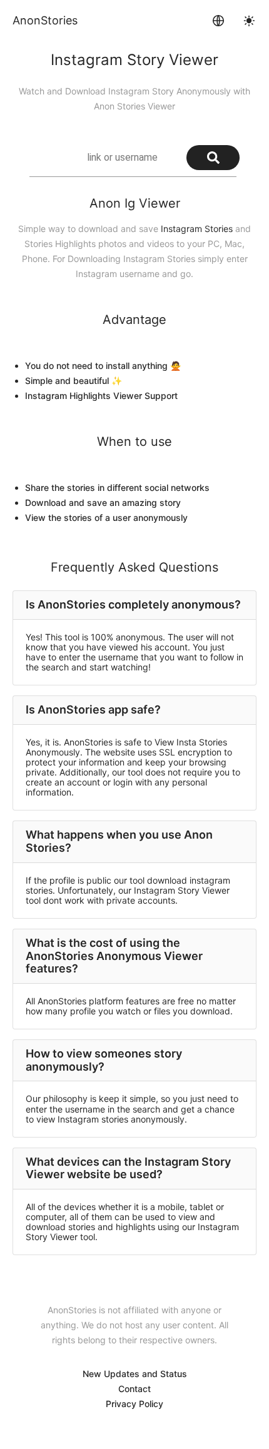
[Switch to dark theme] (249, 20)
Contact (134, 1388)
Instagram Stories (197, 228)
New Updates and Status (135, 1373)
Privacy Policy (134, 1403)
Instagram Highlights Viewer (83, 395)
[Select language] (218, 20)
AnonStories (45, 20)
